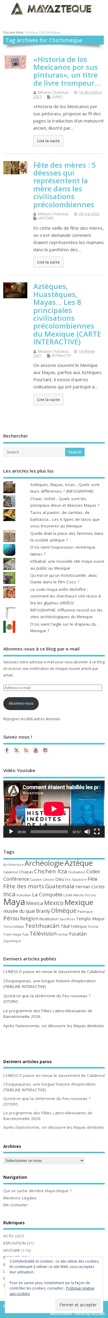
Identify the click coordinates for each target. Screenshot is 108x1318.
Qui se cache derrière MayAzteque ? (37, 1190)
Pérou (11, 918)
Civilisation (77, 872)
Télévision (43, 933)
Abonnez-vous (21, 703)
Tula (25, 934)
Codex (93, 871)
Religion (29, 918)
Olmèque (63, 911)
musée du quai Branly (26, 911)
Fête (93, 878)
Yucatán (78, 933)
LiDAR (68, 895)
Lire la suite (48, 140)
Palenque (85, 911)
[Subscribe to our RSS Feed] (26, 750)
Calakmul (10, 872)
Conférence (16, 879)
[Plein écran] (97, 832)
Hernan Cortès (90, 886)
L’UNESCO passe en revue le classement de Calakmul (54, 971)
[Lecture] (11, 832)
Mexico (54, 903)
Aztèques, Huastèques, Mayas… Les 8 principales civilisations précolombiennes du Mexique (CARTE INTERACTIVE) (67, 313)
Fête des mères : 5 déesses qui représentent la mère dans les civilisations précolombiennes (64, 184)
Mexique (78, 902)
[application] (54, 808)
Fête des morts (23, 886)
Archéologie (44, 863)
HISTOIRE (45, 218)
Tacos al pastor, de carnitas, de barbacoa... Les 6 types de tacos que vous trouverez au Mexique (65, 519)
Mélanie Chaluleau (53, 92)
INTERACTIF (61, 355)
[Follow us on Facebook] (6, 750)
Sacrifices (67, 919)
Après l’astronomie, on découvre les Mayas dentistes (53, 1025)
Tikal (65, 926)
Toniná (93, 926)
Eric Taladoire (76, 879)
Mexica (34, 903)
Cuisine (36, 879)
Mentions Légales (20, 1198)
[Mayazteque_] (45, 750)
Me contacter (15, 1204)
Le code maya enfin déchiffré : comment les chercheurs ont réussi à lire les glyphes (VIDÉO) (65, 596)
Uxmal (63, 934)
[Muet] (87, 832)
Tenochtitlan (13, 926)
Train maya (12, 934)
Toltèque (78, 926)
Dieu (59, 879)
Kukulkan (23, 895)
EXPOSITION (14, 1243)
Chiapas (26, 871)
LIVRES (57, 96)
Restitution (48, 918)
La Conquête (47, 894)
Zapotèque (12, 941)
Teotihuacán (42, 926)
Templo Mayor (90, 918)
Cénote (48, 879)
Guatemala (59, 886)
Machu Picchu (85, 895)
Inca (9, 894)
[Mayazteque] (16, 750)
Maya (14, 902)
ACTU (8, 1236)
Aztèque (78, 863)
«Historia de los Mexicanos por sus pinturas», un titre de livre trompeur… (66, 71)
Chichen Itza (50, 871)
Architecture (13, 864)
